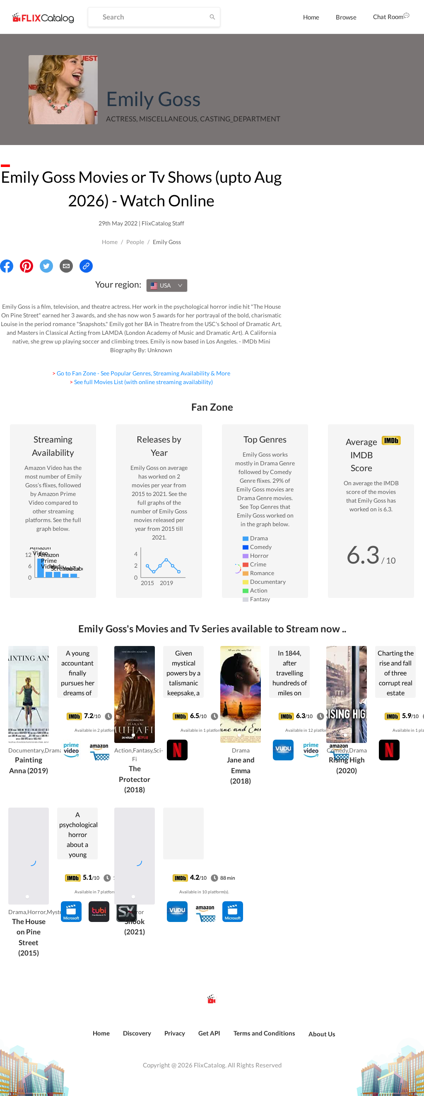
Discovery (137, 1033)
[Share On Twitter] (46, 266)
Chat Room (388, 16)
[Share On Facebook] (6, 266)
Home (311, 17)
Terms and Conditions (264, 1033)
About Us (321, 1034)
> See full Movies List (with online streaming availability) (141, 381)
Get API (209, 1033)
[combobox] (167, 285)
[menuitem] (311, 17)
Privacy (174, 1033)
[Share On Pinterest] (26, 266)
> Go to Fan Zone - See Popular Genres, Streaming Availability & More (141, 373)
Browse (346, 17)
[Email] (66, 266)
